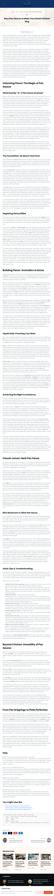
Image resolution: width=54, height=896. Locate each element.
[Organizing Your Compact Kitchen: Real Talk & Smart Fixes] (46, 857)
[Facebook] (5, 833)
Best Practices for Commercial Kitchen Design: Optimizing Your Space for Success (41, 881)
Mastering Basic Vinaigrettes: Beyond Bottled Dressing (19, 807)
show (31, 31)
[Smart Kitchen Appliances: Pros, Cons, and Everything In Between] (5, 882)
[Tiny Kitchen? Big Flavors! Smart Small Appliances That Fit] (8, 857)
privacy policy (10, 893)
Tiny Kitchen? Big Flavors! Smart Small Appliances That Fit (7, 864)
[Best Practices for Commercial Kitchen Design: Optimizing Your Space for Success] (30, 882)
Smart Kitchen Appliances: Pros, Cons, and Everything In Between (16, 881)
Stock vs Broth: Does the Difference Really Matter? (18, 809)
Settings (39, 892)
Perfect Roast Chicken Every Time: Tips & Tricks (17, 805)
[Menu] (50, 4)
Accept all (48, 892)
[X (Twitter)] (10, 833)
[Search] (3, 3)
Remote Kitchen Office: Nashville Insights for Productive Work (20, 864)
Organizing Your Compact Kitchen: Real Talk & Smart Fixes (46, 864)
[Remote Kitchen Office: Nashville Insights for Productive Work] (20, 857)
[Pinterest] (15, 833)
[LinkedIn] (21, 833)
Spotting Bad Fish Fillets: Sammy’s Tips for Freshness (33, 863)
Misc (27, 14)
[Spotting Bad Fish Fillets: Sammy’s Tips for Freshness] (33, 857)
